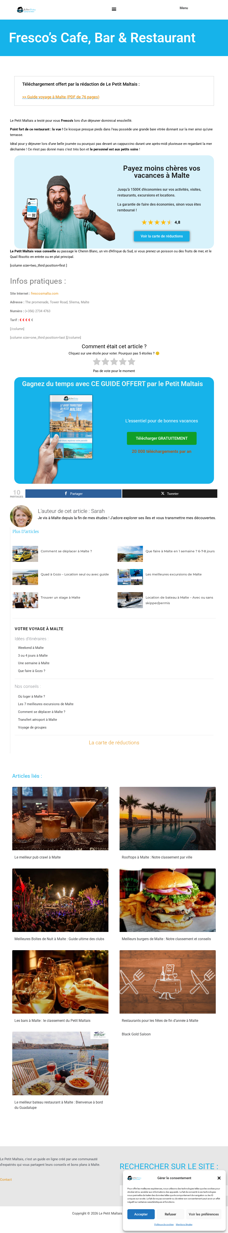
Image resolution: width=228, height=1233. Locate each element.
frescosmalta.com (44, 294)
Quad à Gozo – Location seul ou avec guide (75, 574)
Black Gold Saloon (136, 1034)
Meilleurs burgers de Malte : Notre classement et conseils (166, 939)
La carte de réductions (114, 743)
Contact (6, 1180)
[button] (219, 1178)
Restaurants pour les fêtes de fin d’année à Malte (160, 1020)
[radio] (97, 362)
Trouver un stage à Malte (60, 597)
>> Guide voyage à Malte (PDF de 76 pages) (60, 97)
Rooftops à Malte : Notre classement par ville (157, 857)
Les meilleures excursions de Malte (174, 574)
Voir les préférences (204, 1214)
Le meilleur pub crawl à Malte (37, 857)
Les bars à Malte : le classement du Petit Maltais (52, 1020)
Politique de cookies (164, 1224)
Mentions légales (184, 1224)
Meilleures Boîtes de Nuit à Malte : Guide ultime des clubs (59, 939)
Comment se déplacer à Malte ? (66, 551)
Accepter (141, 1214)
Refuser (170, 1214)
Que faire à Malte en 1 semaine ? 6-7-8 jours (180, 551)
